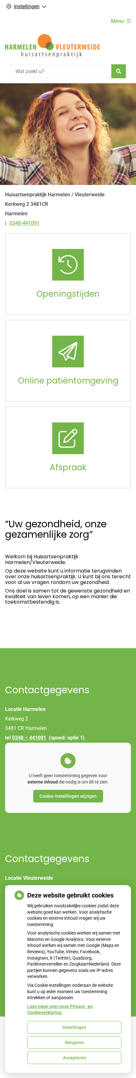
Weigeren (74, 1042)
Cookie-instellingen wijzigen (68, 796)
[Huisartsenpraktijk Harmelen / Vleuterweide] (52, 46)
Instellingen (74, 1027)
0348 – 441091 (29, 738)
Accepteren (74, 1057)
